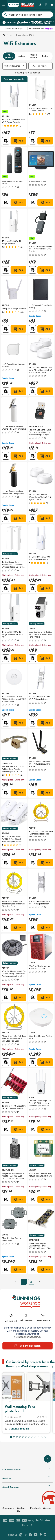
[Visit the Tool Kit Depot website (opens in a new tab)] (37, 22)
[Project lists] (46, 4)
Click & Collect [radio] (33, 56)
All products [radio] (9, 56)
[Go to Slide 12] (45, 1437)
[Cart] (52, 4)
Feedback (35, 1508)
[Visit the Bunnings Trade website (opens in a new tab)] (48, 22)
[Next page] (39, 1281)
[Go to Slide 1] (11, 1437)
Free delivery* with (36, 28)
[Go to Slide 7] (29, 1437)
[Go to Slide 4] (20, 1437)
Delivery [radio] (46, 56)
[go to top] (47, 1459)
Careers (47, 1508)
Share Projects (43, 1320)
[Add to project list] (5, 140)
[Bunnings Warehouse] (27, 5)
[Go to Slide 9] (35, 1437)
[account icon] (40, 4)
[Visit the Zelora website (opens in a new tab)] (23, 22)
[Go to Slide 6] (26, 1437)
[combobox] (27, 14)
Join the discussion (30, 1345)
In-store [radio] (21, 56)
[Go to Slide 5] (23, 1437)
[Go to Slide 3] (17, 1437)
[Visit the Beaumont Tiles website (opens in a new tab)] (9, 22)
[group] (27, 56)
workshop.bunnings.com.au (27, 1337)
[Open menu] (3, 4)
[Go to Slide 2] (14, 1437)
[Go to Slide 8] (32, 1437)
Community (8, 1508)
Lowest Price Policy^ (14, 28)
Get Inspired (11, 1320)
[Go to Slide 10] (38, 1437)
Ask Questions (26, 1320)
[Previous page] (16, 1281)
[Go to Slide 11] (41, 1437)
